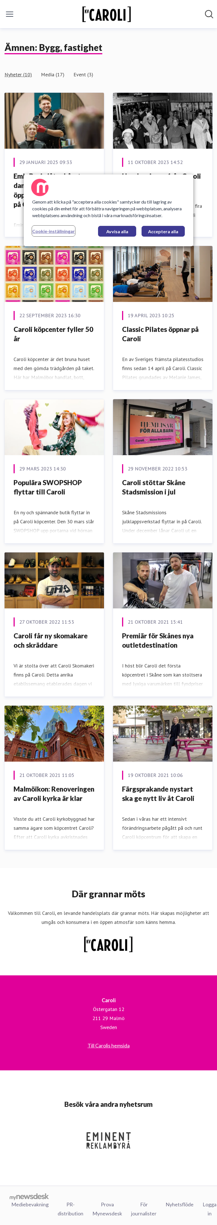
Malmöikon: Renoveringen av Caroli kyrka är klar (54, 794)
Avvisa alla (117, 231)
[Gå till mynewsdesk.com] (29, 1196)
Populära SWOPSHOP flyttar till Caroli (48, 487)
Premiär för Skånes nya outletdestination (158, 640)
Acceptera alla (163, 231)
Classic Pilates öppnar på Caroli (160, 334)
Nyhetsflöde (180, 1204)
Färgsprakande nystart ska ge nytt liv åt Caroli (158, 794)
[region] (108, 210)
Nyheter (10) (18, 74)
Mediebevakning (30, 1204)
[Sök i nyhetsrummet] (209, 14)
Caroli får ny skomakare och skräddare (51, 640)
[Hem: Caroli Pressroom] (107, 14)
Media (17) (52, 74)
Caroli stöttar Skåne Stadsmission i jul (153, 487)
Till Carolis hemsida (109, 1045)
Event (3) (83, 74)
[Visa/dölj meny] (9, 14)
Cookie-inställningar (53, 231)
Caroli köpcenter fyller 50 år (53, 334)
